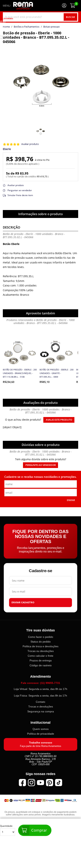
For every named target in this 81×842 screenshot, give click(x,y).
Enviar (71, 500)
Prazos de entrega (41, 660)
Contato (40, 701)
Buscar (70, 16)
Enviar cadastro (22, 602)
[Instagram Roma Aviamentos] (31, 782)
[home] (23, 5)
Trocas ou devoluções (41, 651)
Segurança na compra (40, 711)
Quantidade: (6, 826)
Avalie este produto (59, 419)
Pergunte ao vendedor (40, 465)
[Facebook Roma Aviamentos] (22, 782)
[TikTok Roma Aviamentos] (58, 782)
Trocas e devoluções (40, 706)
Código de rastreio (41, 665)
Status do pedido (41, 641)
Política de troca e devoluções (40, 646)
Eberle (7, 149)
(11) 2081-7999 (5, 27)
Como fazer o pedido (40, 636)
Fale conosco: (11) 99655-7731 (40, 682)
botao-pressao (51, 26)
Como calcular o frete (40, 655)
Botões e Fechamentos (26, 26)
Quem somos (41, 728)
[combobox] (40, 17)
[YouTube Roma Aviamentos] (40, 782)
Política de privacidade (40, 733)
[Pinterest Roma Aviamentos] (49, 782)
